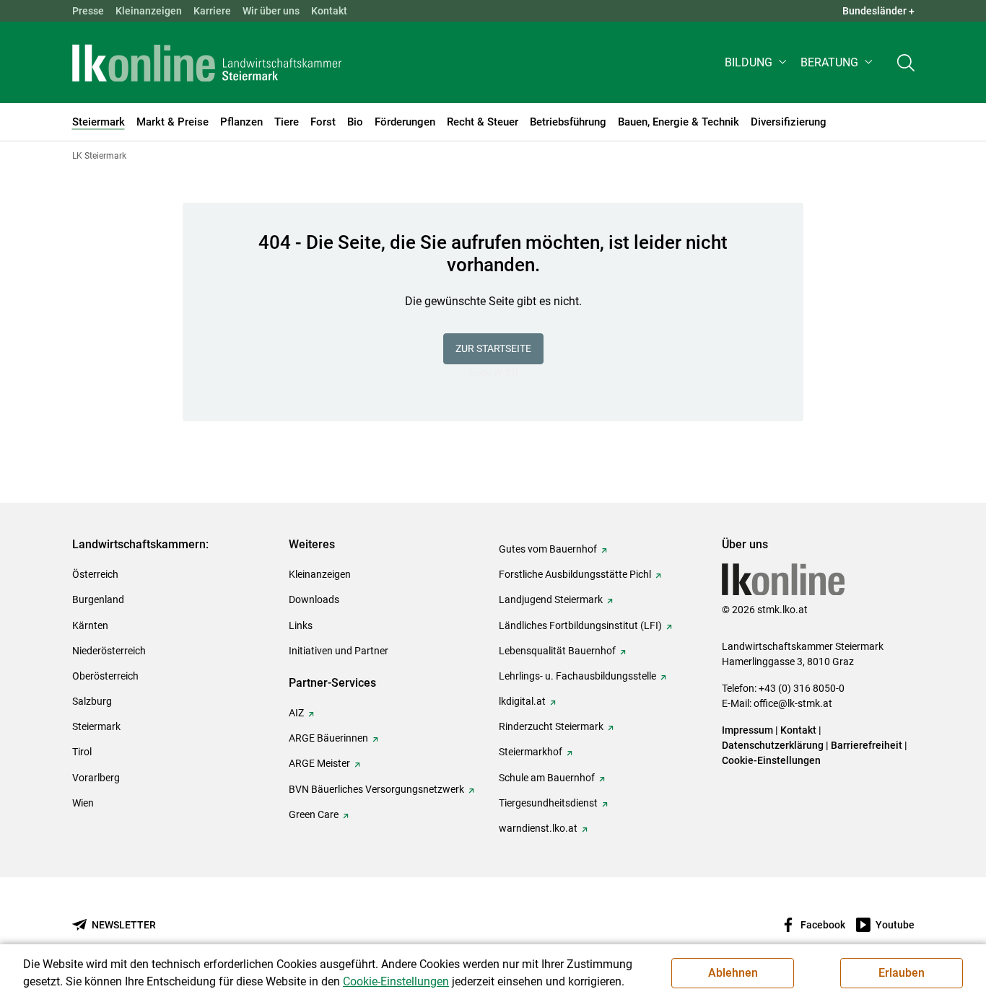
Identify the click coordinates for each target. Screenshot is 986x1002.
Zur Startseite (493, 348)
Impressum (747, 730)
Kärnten (90, 625)
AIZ (296, 712)
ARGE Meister (319, 763)
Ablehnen (733, 973)
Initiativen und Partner (338, 650)
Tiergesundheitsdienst (548, 803)
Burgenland (98, 599)
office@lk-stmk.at (793, 703)
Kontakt (329, 11)
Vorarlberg (96, 777)
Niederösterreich (109, 650)
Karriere (212, 11)
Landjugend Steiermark (551, 599)
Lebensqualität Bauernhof (557, 650)
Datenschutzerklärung (773, 745)
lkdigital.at (522, 701)
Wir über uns (271, 11)
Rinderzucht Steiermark (551, 726)
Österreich (95, 574)
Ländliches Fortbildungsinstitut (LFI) (580, 625)
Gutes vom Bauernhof (548, 549)
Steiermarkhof (530, 751)
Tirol (82, 751)
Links (301, 625)
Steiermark (96, 726)
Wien (83, 803)
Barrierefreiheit (866, 745)
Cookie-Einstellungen (771, 760)
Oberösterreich (105, 676)
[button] (757, 62)
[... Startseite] (207, 63)
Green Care (314, 814)
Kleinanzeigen (148, 11)
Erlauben (901, 973)
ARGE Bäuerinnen (328, 738)
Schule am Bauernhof (547, 777)
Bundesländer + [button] (878, 11)
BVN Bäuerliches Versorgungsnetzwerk (376, 789)
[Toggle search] (906, 62)
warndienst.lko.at (538, 828)
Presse (88, 11)
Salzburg (92, 701)
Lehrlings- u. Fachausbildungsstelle (577, 676)
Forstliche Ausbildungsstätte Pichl (575, 574)
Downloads (314, 599)
